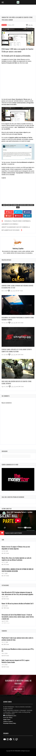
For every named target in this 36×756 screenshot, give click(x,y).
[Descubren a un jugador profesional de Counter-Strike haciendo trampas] (18, 305)
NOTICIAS (4, 25)
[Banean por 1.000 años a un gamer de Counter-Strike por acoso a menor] (18, 37)
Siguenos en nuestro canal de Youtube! (13, 533)
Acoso (9, 205)
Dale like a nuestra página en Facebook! (13, 497)
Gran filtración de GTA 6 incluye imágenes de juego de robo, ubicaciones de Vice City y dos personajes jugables (17, 593)
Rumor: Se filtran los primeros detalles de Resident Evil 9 (17, 603)
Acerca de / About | (7, 717)
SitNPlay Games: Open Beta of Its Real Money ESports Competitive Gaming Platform (17, 350)
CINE (3, 540)
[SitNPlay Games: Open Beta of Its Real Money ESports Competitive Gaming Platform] (18, 337)
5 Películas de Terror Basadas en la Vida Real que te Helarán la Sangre (16, 570)
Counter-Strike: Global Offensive (26, 205)
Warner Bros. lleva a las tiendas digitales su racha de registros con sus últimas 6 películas (16, 548)
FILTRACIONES (5, 585)
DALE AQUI (18, 689)
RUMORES (4, 631)
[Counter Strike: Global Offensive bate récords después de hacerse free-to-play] (18, 273)
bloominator (15, 205)
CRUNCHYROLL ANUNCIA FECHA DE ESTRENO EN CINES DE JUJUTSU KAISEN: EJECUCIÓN (17, 559)
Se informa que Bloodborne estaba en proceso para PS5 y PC (18, 650)
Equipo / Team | (6, 719)
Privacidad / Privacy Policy (9, 723)
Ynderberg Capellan (18, 248)
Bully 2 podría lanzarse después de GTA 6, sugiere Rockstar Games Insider (15, 661)
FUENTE (4, 178)
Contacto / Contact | (8, 721)
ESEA (18, 207)
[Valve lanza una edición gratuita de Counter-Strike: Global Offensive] (18, 369)
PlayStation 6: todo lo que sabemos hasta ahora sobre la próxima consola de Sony (17, 639)
